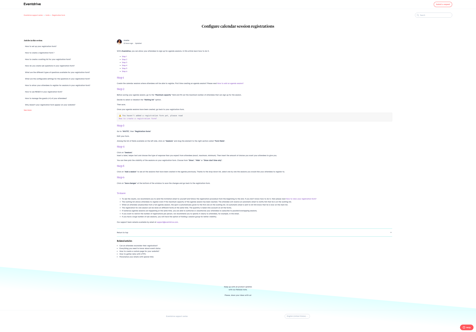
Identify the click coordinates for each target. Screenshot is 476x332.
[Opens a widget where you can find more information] (467, 328)
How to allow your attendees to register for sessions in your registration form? (57, 85)
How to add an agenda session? (230, 83)
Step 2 (124, 59)
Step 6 (124, 71)
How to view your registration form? (301, 199)
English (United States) (296, 316)
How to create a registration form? (138, 118)
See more (27, 110)
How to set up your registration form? (41, 46)
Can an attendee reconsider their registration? (138, 246)
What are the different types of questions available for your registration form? (57, 72)
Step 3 (124, 62)
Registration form (58, 15)
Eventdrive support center (33, 15)
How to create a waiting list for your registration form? (48, 59)
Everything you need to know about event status (139, 248)
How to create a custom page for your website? (139, 251)
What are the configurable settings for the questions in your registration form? (57, 79)
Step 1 (124, 56)
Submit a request (443, 4)
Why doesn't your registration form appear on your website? (50, 105)
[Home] (32, 6)
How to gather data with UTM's (132, 254)
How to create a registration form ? (39, 53)
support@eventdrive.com (167, 222)
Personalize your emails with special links (136, 257)
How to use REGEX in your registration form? (43, 92)
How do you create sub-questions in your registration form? (50, 66)
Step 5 (124, 68)
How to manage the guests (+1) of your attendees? (46, 98)
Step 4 (124, 65)
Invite (47, 15)
